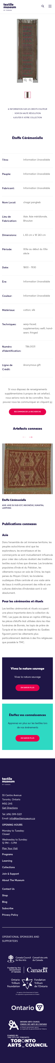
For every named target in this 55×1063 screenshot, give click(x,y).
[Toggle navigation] (42, 6)
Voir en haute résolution (28, 113)
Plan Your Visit (10, 848)
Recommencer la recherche (27, 412)
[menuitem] (27, 856)
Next (30, 437)
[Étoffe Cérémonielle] (27, 468)
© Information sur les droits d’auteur (27, 109)
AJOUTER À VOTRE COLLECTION (27, 118)
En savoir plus (27, 688)
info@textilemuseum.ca (22, 818)
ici (51, 402)
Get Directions (10, 808)
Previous (24, 437)
